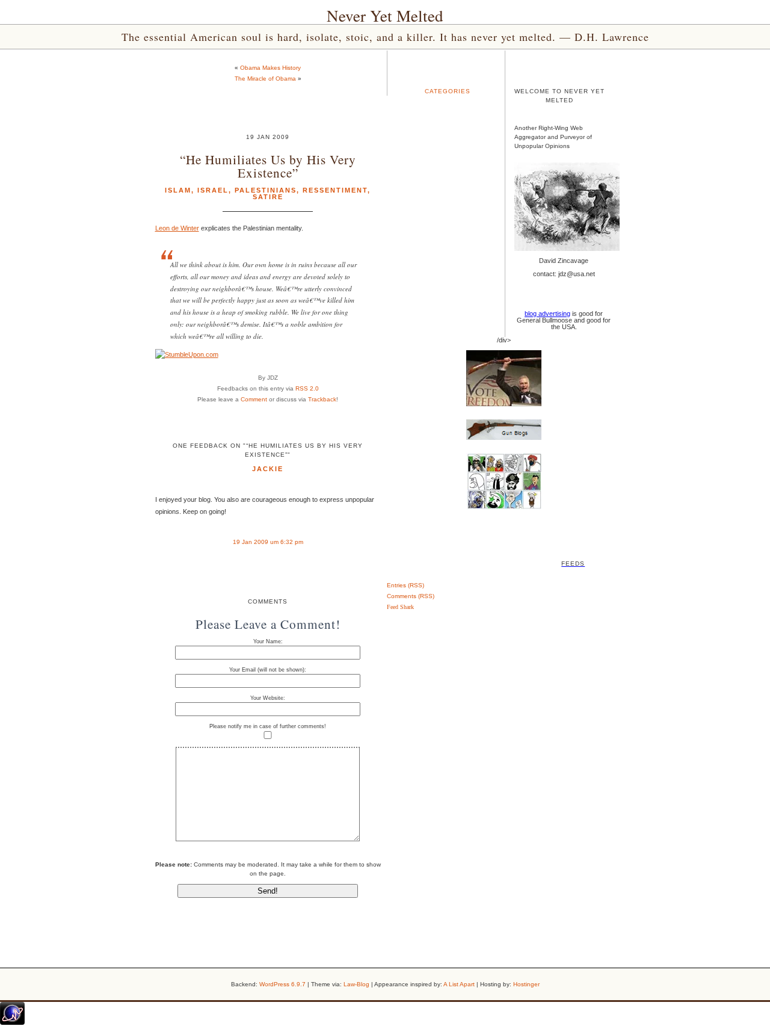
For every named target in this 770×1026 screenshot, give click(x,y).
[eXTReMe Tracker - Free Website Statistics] (12, 1022)
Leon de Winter (177, 228)
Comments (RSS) (410, 596)
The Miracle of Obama (265, 78)
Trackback (322, 399)
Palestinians (266, 190)
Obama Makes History (270, 67)
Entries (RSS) (405, 585)
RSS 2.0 (307, 388)
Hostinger (526, 984)
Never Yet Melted (385, 15)
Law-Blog (356, 984)
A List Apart (459, 984)
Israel (213, 190)
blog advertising (547, 313)
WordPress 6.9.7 (282, 984)
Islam (178, 190)
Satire (268, 196)
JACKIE (267, 468)
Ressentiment (335, 190)
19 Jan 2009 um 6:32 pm (268, 542)
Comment (254, 399)
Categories (447, 91)
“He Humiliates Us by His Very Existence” (268, 165)
